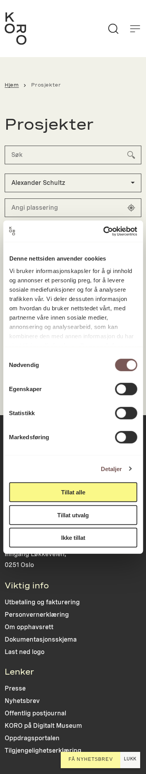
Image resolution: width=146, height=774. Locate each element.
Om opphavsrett (29, 627)
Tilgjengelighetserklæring (43, 750)
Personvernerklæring (37, 614)
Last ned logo (24, 652)
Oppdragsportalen (32, 738)
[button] (73, 183)
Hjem (12, 85)
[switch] (126, 389)
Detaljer (111, 468)
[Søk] (113, 29)
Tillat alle (73, 492)
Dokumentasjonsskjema (41, 639)
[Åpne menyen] (135, 29)
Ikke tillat (73, 537)
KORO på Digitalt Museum (43, 725)
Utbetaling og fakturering (42, 602)
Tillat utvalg (73, 514)
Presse (15, 688)
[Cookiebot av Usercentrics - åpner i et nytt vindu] (104, 231)
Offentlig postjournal (35, 713)
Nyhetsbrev (22, 700)
